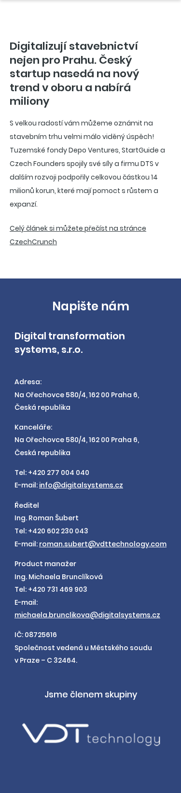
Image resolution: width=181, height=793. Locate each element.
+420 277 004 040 (58, 472)
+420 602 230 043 (58, 531)
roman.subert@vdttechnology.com (103, 544)
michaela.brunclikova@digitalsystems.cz (87, 615)
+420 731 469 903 (57, 589)
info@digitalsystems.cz (81, 485)
